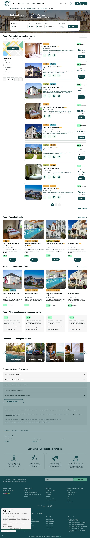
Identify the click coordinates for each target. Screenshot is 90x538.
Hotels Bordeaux (50, 529)
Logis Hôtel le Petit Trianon (54, 244)
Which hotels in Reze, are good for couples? (14, 379)
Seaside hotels (35, 441)
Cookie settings (70, 494)
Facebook (44, 505)
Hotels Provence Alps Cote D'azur (32, 521)
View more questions (12, 401)
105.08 (81, 111)
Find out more (40, 3)
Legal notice (69, 490)
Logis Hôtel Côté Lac (49, 148)
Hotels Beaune (49, 525)
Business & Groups (50, 498)
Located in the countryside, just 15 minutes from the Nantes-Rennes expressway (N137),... (34, 251)
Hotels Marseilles (50, 521)
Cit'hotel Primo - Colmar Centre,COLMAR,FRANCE (73, 520)
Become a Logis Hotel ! (50, 490)
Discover (81, 56)
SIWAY (59, 536)
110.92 (81, 131)
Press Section (48, 494)
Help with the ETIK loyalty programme (32, 494)
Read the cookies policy (7, 526)
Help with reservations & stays (30, 492)
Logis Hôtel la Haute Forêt (51, 87)
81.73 (81, 151)
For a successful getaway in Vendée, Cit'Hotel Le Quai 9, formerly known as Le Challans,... (77, 251)
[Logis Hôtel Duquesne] (33, 50)
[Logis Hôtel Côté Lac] (33, 151)
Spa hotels (7, 441)
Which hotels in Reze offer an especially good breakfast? (17, 395)
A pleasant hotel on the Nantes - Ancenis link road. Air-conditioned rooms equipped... (12, 251)
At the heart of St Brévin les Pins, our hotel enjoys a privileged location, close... (55, 250)
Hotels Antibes (49, 523)
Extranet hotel (49, 492)
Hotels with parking (36, 439)
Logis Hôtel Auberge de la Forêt (32, 244)
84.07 (81, 90)
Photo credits (70, 502)
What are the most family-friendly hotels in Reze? (16, 385)
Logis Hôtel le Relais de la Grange (53, 107)
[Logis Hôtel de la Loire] (33, 192)
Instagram (47, 505)
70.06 (81, 192)
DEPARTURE (38, 23)
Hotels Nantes (49, 519)
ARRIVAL (29, 23)
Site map (69, 500)
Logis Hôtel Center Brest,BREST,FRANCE (77, 522)
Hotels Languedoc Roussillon (31, 529)
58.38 (81, 50)
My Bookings (27, 490)
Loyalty (33, 3)
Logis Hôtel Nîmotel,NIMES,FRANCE (76, 524)
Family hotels (63, 439)
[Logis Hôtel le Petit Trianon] (56, 229)
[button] (2, 535)
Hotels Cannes (49, 527)
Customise (8, 531)
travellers (47, 23)
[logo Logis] (7, 3)
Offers (27, 3)
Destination (14, 23)
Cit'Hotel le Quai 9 (73, 244)
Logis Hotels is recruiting (51, 500)
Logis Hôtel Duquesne (50, 46)
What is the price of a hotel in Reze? (13, 374)
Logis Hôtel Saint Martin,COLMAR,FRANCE (77, 526)
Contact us (26, 496)
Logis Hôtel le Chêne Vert (51, 168)
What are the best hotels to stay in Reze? (14, 390)
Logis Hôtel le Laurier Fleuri (51, 67)
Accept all (23, 531)
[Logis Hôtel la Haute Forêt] (33, 90)
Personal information (71, 492)
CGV (68, 496)
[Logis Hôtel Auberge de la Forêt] (34, 229)
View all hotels (81, 208)
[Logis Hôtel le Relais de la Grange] (33, 111)
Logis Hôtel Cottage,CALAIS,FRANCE (76, 528)
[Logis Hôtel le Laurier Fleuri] (33, 70)
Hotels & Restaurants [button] (18, 3)
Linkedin (51, 505)
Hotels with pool (8, 439)
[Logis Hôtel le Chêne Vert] (33, 172)
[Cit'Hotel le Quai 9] (77, 229)
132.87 (81, 70)
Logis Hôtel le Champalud (51, 128)
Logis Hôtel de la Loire (50, 188)
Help (68, 498)
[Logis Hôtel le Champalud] (33, 131)
